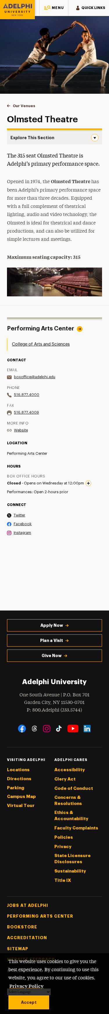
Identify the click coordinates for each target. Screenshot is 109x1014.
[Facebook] (22, 728)
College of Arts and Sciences (41, 344)
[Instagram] (46, 728)
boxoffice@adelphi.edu (34, 377)
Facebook (23, 524)
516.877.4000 (26, 395)
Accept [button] (29, 1002)
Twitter (19, 515)
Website (21, 430)
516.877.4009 (26, 412)
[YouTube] (72, 728)
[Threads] (34, 728)
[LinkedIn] (87, 728)
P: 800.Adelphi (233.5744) (54, 710)
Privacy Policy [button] (26, 986)
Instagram (22, 533)
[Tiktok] (58, 728)
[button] (53, 8)
